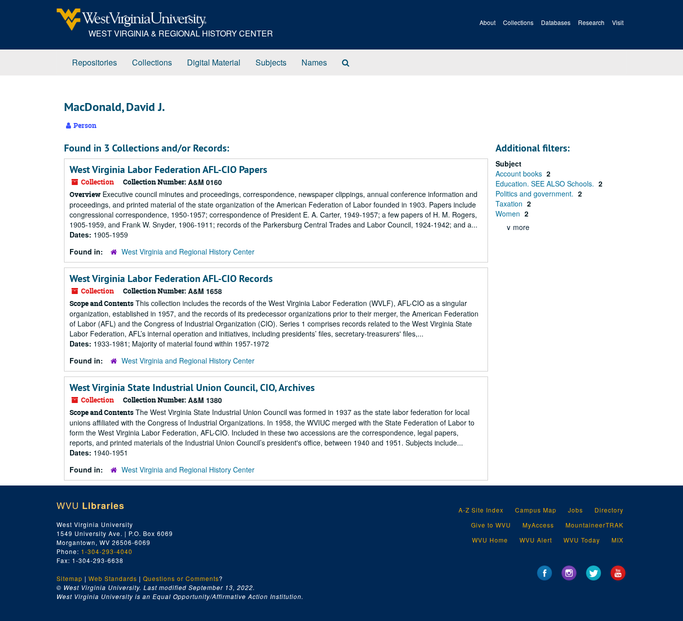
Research (591, 22)
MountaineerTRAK (595, 524)
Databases (555, 22)
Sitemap (69, 578)
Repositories (94, 62)
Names (314, 62)
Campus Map (535, 510)
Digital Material (213, 62)
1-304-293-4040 (106, 551)
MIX (618, 540)
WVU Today (582, 540)
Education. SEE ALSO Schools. (546, 183)
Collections (518, 22)
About (488, 22)
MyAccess (538, 524)
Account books (520, 173)
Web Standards (112, 578)
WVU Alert (536, 540)
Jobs (575, 510)
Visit (618, 22)
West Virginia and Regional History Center (188, 251)
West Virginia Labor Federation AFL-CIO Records (171, 278)
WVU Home (490, 540)
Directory (609, 510)
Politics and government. (536, 193)
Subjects (271, 62)
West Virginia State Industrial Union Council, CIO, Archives (192, 387)
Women (509, 213)
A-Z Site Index (481, 510)
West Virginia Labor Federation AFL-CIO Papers (168, 169)
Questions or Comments (181, 578)
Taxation (510, 203)
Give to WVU (491, 524)
